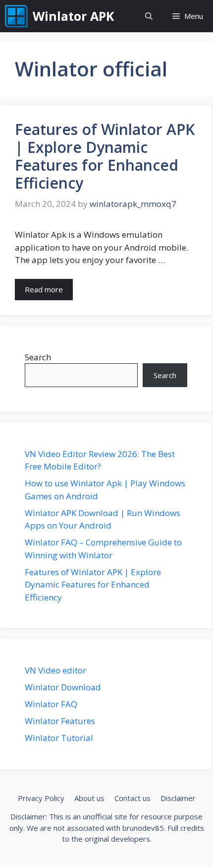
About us (89, 798)
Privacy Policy (41, 798)
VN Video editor (55, 670)
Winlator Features (60, 721)
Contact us (132, 798)
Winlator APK (73, 15)
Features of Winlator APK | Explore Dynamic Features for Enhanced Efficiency (105, 156)
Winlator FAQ (51, 704)
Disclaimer (178, 798)
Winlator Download (63, 687)
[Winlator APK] (16, 16)
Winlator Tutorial (59, 737)
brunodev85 (143, 828)
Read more (44, 289)
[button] (148, 16)
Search (38, 357)
